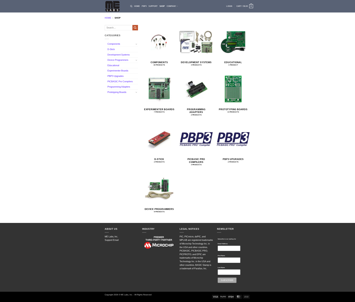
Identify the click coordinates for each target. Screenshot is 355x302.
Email (116, 240)
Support (153, 6)
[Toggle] (136, 44)
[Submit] (135, 27)
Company (171, 6)
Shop (162, 6)
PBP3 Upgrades (115, 76)
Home (137, 6)
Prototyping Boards (116, 92)
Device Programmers (117, 60)
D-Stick (111, 49)
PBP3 (144, 6)
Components (113, 44)
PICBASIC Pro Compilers (120, 81)
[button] (229, 6)
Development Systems (118, 55)
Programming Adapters (118, 87)
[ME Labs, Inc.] (114, 6)
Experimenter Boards (117, 71)
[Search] (131, 6)
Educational (113, 65)
